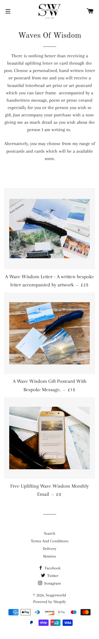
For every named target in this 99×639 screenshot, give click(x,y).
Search (49, 533)
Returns (49, 556)
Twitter (52, 575)
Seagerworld (56, 595)
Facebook (52, 568)
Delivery (49, 548)
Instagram (52, 583)
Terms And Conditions (49, 541)
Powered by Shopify (49, 601)
